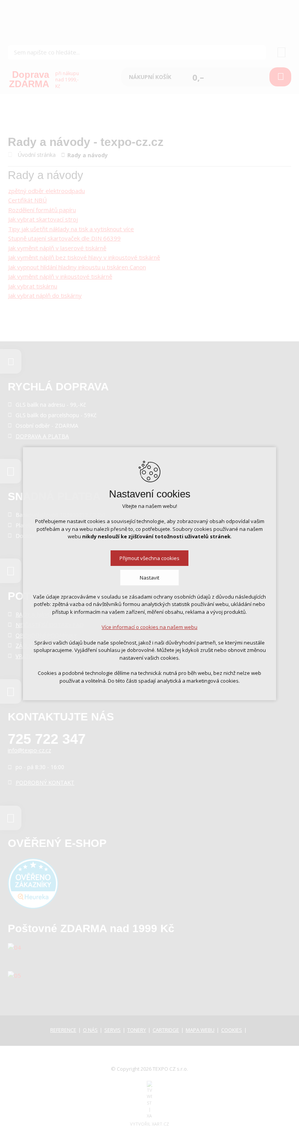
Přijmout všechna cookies (149, 558)
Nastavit (149, 577)
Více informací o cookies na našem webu (149, 627)
